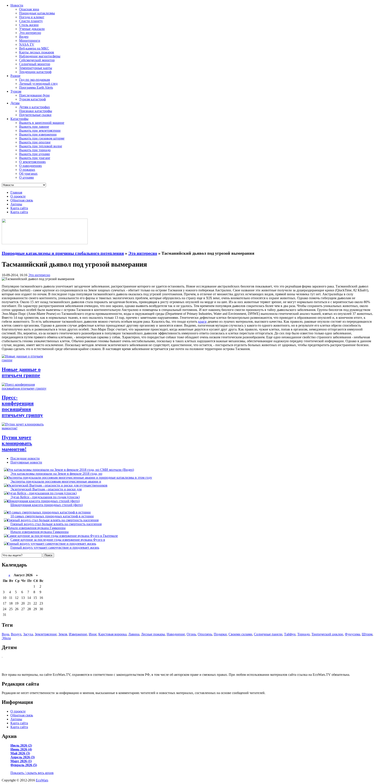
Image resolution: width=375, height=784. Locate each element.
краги (202, 321)
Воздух (16, 634)
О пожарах (27, 169)
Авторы (16, 204)
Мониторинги (29, 40)
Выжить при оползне (35, 142)
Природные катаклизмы (37, 13)
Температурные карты (35, 68)
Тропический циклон (327, 634)
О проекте (18, 196)
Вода (5, 634)
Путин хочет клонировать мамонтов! (17, 443)
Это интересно (30, 33)
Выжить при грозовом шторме (41, 138)
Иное (93, 634)
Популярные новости (26, 462)
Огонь (191, 634)
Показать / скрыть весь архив (32, 773)
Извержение (78, 634)
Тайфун (290, 634)
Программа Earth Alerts (36, 87)
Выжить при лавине (34, 126)
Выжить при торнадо (35, 150)
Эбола (6, 638)
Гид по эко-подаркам (34, 79)
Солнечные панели (268, 634)
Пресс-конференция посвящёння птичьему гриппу (22, 406)
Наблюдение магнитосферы (39, 56)
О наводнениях (30, 166)
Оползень (205, 634)
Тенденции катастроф (35, 72)
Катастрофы (19, 119)
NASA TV (26, 44)
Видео (23, 36)
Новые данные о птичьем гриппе (21, 372)
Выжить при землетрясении (40, 130)
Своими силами (240, 634)
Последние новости (25, 458)
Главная (16, 192)
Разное (15, 76)
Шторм (367, 634)
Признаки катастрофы (35, 111)
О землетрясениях (32, 162)
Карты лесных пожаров (36, 52)
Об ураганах (28, 173)
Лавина (133, 634)
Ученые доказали (32, 29)
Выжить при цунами (34, 154)
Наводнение (176, 634)
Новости (16, 5)
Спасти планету (31, 21)
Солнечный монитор (34, 64)
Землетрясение (46, 634)
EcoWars (42, 780)
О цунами (26, 177)
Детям (15, 103)
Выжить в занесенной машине (41, 123)
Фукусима (352, 634)
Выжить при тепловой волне (40, 146)
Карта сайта (19, 208)
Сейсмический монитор (37, 60)
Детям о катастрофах (34, 107)
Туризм (15, 91)
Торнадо (303, 634)
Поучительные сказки (35, 115)
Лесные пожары (153, 634)
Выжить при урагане (34, 158)
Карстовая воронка (112, 634)
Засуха (28, 634)
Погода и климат (31, 17)
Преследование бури (34, 95)
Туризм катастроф (32, 99)
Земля (62, 634)
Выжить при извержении (38, 134)
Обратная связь (21, 200)
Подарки (220, 634)
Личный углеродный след (38, 83)
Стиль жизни (29, 25)
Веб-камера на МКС (34, 48)
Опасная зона (29, 9)
